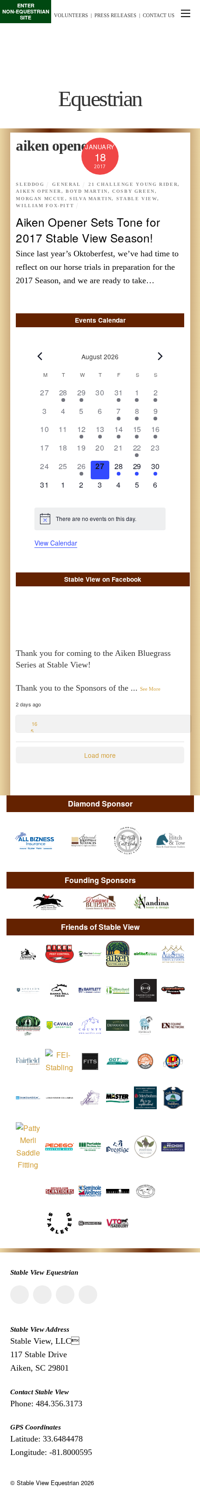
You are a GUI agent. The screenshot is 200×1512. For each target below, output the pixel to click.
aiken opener (38, 191)
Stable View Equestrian (48, 1482)
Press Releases (115, 15)
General (66, 184)
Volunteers (71, 15)
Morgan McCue (40, 199)
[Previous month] (40, 356)
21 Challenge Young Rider (133, 184)
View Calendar (55, 542)
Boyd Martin (87, 191)
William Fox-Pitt (45, 205)
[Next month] (160, 356)
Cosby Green (133, 191)
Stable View (136, 199)
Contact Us (158, 15)
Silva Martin (90, 199)
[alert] (100, 519)
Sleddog (30, 184)
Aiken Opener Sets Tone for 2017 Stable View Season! (88, 230)
